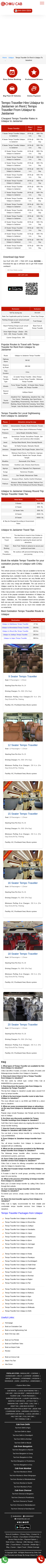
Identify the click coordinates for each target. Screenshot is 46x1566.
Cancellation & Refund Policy (29, 1537)
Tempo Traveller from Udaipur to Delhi (18, 1311)
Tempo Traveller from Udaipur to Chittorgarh (20, 1268)
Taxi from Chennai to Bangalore (22, 1494)
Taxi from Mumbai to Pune (23, 1487)
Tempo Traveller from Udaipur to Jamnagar (20, 1244)
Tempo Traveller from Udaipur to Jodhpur (19, 1226)
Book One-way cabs (12, 1334)
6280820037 (29, 1516)
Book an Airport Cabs (12, 1347)
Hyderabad (26, 1378)
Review (7, 1351)
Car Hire (9, 1393)
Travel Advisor (16, 1544)
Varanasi (16, 1378)
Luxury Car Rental (31, 1398)
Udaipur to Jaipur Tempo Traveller (15, 638)
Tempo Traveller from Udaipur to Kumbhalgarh (21, 1261)
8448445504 (17, 1516)
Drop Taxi (15, 1406)
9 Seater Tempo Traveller (22, 676)
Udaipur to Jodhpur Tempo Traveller (15, 634)
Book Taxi (37, 1409)
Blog (7, 1547)
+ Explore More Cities (23, 1385)
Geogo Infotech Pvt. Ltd (33, 1555)
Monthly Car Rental (16, 1401)
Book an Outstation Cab (13, 1326)
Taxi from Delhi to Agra (22, 1428)
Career (13, 1547)
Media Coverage (33, 1547)
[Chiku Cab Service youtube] (24, 1522)
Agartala (25, 1381)
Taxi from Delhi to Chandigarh (23, 1435)
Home (4, 57)
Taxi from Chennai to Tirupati (23, 1501)
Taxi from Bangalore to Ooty (22, 1457)
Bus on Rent (19, 1393)
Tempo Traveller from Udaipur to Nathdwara (20, 1237)
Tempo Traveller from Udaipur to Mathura (19, 1293)
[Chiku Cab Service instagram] (21, 1522)
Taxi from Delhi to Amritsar (23, 1439)
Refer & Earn (10, 1542)
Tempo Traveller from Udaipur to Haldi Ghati (20, 1265)
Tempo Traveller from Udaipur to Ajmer (18, 1240)
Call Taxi (33, 1403)
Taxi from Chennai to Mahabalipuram (22, 1505)
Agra (17, 1381)
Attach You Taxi (10, 1361)
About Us (8, 1537)
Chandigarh (11, 1376)
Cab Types (24, 1403)
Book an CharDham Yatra (14, 1343)
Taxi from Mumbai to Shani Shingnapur (23, 1475)
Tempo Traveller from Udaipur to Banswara (20, 1289)
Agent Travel (22, 1547)
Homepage (9, 1323)
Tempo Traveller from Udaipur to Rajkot (18, 1279)
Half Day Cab (16, 1416)
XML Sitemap (28, 1542)
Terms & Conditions (12, 1534)
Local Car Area (32, 1414)
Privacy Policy (25, 1534)
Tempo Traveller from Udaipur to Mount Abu (20, 1222)
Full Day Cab (28, 1416)
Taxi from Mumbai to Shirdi (23, 1472)
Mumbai (36, 1376)
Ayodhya (35, 1378)
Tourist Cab (15, 1396)
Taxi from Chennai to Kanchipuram (22, 1509)
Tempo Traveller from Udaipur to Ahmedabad (20, 1218)
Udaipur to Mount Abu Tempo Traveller (15, 631)
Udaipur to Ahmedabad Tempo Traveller (15, 627)
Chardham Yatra (13, 1411)
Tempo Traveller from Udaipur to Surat (18, 1272)
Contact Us (35, 1534)
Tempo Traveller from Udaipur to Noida (18, 1254)
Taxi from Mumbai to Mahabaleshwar (22, 1479)
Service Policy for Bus (15, 1539)
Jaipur (8, 1378)
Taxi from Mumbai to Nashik (22, 1483)
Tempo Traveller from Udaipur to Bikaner (19, 1248)
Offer (7, 1544)
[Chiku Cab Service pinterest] (26, 1522)
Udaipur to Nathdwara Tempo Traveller (15, 624)
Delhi (19, 1376)
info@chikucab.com (23, 1519)
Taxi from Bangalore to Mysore (22, 1450)
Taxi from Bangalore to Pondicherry (23, 1461)
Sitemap (19, 1542)
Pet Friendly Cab (22, 1419)
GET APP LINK (23, 275)
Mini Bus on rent (27, 1406)
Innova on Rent (32, 1393)
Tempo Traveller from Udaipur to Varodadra (20, 1229)
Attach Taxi (31, 1401)
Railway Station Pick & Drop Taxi (18, 1409)
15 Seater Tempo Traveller (23, 813)
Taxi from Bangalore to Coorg (23, 1453)
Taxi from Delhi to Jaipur (23, 1431)
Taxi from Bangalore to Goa (22, 1465)
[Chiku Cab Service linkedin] (27, 1522)
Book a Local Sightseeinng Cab (16, 1330)
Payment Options (30, 1539)
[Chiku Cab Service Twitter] (18, 1522)
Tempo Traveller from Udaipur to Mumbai (19, 1276)
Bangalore (25, 1373)
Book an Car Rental (12, 1340)
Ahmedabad (35, 1381)
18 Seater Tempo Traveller (23, 953)
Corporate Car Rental (15, 1414)
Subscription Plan (13, 1398)
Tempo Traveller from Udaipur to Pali (17, 1283)
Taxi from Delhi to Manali (22, 1443)
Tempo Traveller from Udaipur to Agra (18, 1296)
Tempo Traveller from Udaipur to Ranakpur (20, 1257)
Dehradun (9, 1381)
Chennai (34, 1373)
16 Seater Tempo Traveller (23, 882)
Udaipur (11, 57)
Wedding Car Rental (30, 1411)
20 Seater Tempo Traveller (23, 1024)
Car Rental (12, 1391)
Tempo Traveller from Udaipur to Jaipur (18, 1233)
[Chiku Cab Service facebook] (20, 1522)
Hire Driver (9, 1364)
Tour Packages (28, 1396)
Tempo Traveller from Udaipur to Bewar (18, 1300)
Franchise (26, 1544)
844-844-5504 (24, 10)
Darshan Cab (12, 1403)
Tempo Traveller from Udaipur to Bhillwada (19, 1307)
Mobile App (35, 1544)
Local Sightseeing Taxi (27, 1391)
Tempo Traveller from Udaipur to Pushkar (19, 1304)
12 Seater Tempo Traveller (23, 745)
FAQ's (37, 1542)
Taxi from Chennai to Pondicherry (22, 1497)
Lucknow (27, 1376)
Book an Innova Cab (12, 1357)
